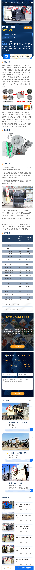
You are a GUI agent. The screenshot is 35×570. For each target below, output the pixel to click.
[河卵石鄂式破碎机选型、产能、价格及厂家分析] (8, 527)
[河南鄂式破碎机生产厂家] (8, 560)
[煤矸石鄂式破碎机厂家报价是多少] (8, 505)
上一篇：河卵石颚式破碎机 (11, 305)
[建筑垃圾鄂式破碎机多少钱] (8, 516)
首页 (5, 2)
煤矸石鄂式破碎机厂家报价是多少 (23, 505)
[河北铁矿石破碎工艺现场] (15, 411)
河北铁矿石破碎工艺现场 (18, 422)
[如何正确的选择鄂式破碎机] (8, 549)
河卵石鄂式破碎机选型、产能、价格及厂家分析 (23, 528)
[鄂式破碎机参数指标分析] (8, 538)
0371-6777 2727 (23, 56)
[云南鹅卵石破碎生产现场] (15, 441)
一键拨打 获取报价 (25, 568)
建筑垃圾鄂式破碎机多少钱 (23, 516)
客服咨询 (9, 568)
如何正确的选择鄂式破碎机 (23, 549)
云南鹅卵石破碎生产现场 (18, 453)
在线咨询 (28, 28)
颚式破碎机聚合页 (14, 2)
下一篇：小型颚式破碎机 (10, 309)
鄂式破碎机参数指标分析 (23, 538)
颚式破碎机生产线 (15, 483)
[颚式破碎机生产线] (15, 472)
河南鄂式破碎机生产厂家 (23, 560)
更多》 (31, 401)
